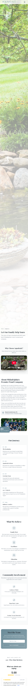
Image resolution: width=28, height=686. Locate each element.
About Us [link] (7, 328)
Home (2, 328)
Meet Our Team (13, 641)
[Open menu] (24, 2)
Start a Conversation (14, 645)
